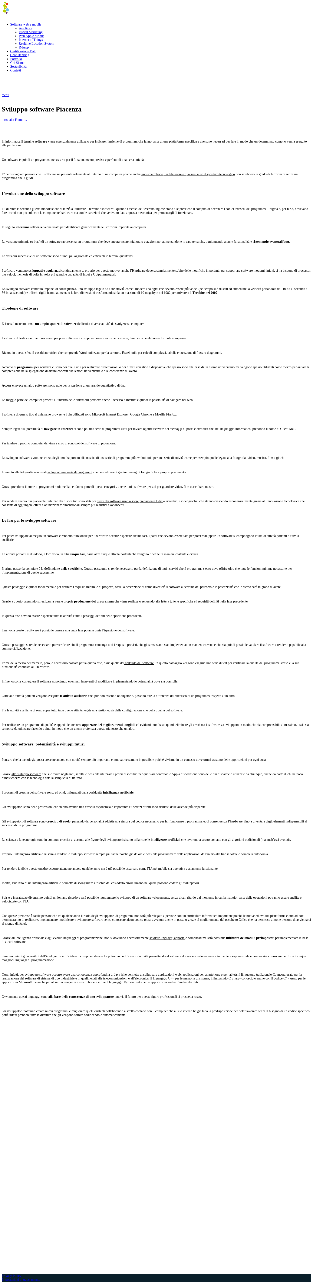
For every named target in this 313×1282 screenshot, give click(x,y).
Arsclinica (25, 28)
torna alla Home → (14, 119)
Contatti (15, 70)
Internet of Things (31, 39)
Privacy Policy (11, 1276)
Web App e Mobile (31, 36)
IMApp (24, 47)
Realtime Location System (36, 43)
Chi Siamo (17, 62)
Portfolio (16, 59)
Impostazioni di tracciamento (21, 1279)
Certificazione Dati (23, 51)
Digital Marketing (31, 32)
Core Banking (19, 55)
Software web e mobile (25, 24)
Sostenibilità (18, 66)
